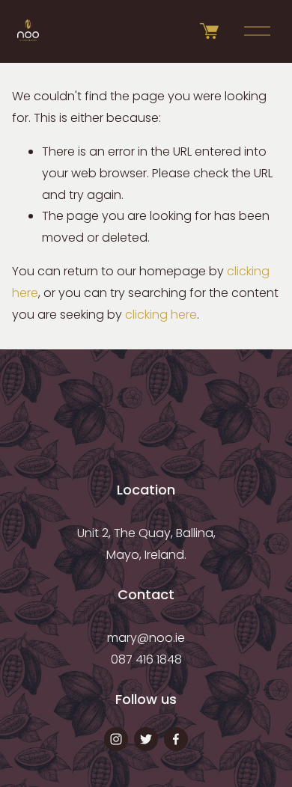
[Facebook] (176, 739)
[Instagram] (116, 739)
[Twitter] (146, 739)
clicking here (161, 314)
